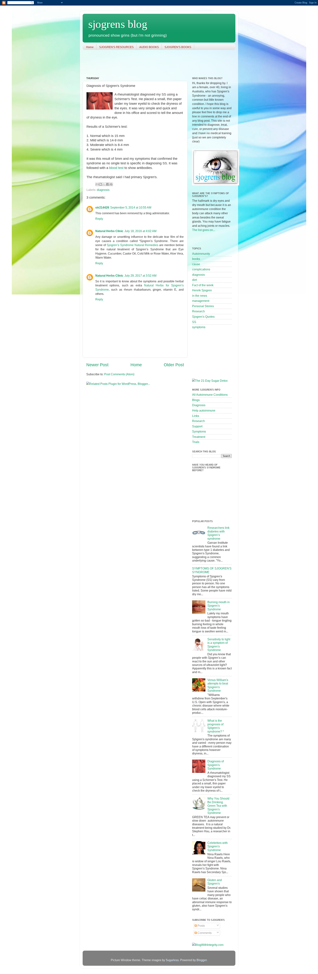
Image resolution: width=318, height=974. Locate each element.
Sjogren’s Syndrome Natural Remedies (132, 245)
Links (195, 415)
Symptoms (199, 431)
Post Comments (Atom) (119, 374)
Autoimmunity (201, 253)
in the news (199, 295)
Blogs (196, 400)
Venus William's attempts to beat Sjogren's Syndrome (217, 685)
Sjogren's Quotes (203, 316)
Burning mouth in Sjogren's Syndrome (218, 605)
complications (201, 269)
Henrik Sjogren (202, 290)
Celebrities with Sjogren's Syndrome (217, 846)
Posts (201, 925)
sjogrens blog (117, 24)
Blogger (202, 960)
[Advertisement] (150, 63)
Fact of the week (202, 285)
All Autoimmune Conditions (210, 394)
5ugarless (172, 960)
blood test (116, 168)
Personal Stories (203, 306)
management (200, 300)
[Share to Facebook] (107, 184)
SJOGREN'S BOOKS (178, 47)
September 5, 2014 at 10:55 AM (130, 207)
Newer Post (97, 364)
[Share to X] (104, 184)
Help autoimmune (203, 410)
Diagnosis (198, 405)
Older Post (174, 364)
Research (198, 311)
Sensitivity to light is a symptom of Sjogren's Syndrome (218, 645)
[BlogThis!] (101, 184)
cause (196, 264)
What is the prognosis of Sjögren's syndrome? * (215, 726)
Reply (99, 218)
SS (194, 322)
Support (197, 426)
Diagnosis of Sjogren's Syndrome (215, 765)
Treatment (198, 436)
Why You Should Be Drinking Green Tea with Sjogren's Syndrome (218, 805)
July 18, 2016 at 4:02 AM (140, 231)
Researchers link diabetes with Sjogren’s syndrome (218, 533)
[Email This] (97, 184)
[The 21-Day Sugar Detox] (210, 380)
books (196, 258)
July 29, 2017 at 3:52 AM (140, 275)
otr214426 (102, 207)
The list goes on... (203, 230)
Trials (195, 442)
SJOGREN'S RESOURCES (116, 47)
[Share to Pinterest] (111, 184)
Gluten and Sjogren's (214, 881)
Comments (204, 932)
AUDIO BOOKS (149, 47)
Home (89, 47)
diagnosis (103, 189)
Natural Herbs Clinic (109, 231)
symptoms (198, 327)
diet (194, 279)
